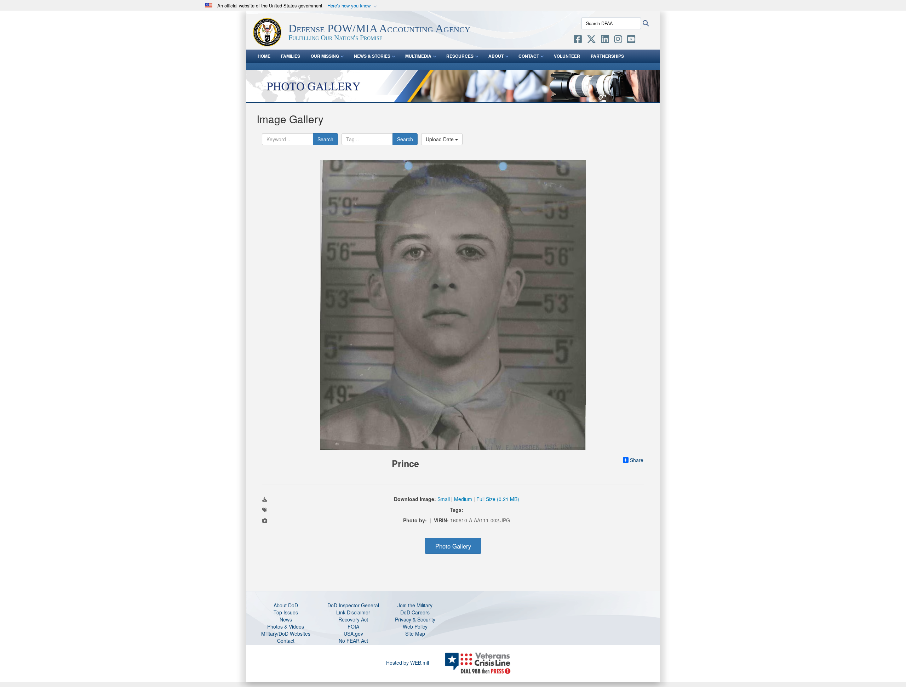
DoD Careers (415, 612)
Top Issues (286, 612)
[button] (352, 6)
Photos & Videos (285, 626)
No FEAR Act (353, 640)
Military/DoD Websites (285, 633)
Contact (285, 640)
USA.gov (353, 633)
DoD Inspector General (353, 605)
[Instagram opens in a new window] (618, 40)
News (286, 619)
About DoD (286, 605)
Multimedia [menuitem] (418, 56)
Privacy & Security (415, 619)
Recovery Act (353, 619)
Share (636, 460)
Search (325, 139)
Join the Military (414, 605)
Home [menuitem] (264, 56)
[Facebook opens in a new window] (578, 40)
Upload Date (440, 139)
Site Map (415, 633)
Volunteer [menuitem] (567, 56)
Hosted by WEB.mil (407, 662)
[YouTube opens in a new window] (631, 40)
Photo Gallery (453, 546)
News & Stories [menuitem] (372, 56)
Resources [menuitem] (460, 56)
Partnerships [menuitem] (607, 56)
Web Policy (415, 626)
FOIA (353, 626)
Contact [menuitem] (528, 56)
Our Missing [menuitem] (325, 56)
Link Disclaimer (353, 612)
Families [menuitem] (290, 56)
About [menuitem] (496, 56)
